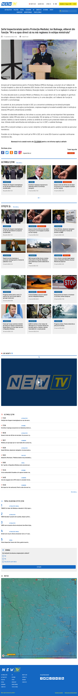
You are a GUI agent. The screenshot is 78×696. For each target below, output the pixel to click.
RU (53, 4)
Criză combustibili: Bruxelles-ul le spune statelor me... (16, 472)
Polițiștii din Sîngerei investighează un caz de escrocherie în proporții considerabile (12, 186)
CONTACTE (24, 682)
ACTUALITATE (8, 10)
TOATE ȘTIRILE (37, 12)
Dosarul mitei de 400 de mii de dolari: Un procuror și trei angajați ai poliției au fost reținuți (64, 186)
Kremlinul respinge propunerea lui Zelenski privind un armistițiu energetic (38, 186)
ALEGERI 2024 (41, 4)
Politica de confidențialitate (71, 692)
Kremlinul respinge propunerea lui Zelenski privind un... (16, 428)
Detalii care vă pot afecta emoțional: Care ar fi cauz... (16, 534)
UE (33, 10)
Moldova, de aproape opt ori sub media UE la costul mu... (16, 442)
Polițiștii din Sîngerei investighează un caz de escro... (15, 420)
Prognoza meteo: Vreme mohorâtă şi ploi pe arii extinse (64, 324)
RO (56, 4)
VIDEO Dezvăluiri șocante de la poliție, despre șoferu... (16, 517)
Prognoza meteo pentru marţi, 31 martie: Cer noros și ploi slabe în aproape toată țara (12, 296)
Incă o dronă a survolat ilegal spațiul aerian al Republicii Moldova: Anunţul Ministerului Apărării (64, 259)
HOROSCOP (19, 12)
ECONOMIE (28, 10)
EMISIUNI (24, 679)
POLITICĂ (16, 10)
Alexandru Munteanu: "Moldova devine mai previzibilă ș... (16, 457)
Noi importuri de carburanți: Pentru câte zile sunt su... (16, 487)
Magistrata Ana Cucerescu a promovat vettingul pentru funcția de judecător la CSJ (13, 259)
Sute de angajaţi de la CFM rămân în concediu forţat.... (16, 480)
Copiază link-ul (27, 153)
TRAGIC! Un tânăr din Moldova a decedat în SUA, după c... (16, 508)
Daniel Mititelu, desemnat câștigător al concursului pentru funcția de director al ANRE (64, 230)
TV (39, 357)
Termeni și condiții (59, 692)
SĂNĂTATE (38, 10)
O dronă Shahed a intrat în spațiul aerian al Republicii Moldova (38, 295)
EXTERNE (45, 10)
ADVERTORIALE (28, 12)
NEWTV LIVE (33, 4)
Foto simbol (6, 77)
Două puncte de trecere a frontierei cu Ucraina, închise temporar (64, 295)
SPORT (51, 10)
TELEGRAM (37, 141)
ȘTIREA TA (48, 4)
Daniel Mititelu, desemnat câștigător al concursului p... (16, 450)
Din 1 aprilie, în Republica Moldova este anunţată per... (16, 465)
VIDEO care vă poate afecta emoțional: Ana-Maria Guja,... (16, 525)
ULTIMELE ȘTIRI (4, 674)
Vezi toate (73, 491)
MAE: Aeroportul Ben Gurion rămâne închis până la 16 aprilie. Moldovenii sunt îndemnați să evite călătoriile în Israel (39, 260)
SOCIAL (22, 10)
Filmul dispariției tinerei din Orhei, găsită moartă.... (15, 542)
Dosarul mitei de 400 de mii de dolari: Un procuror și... (16, 435)
